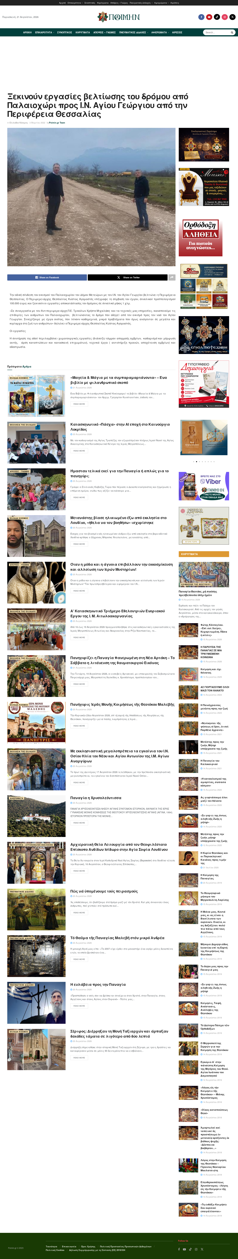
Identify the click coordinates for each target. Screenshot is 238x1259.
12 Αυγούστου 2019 (212, 1079)
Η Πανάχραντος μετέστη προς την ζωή (214, 706)
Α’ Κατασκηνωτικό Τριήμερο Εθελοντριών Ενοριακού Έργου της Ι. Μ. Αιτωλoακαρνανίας (117, 613)
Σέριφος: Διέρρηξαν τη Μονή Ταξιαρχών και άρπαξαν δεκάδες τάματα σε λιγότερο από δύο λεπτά (119, 1033)
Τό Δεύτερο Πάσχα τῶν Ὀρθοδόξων (215, 1026)
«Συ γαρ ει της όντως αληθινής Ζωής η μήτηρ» (214, 819)
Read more (79, 404)
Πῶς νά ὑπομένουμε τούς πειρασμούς (104, 891)
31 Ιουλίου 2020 (210, 867)
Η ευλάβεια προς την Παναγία (98, 984)
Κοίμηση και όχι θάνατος (211, 670)
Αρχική (62, 2)
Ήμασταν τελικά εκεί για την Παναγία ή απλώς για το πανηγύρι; (119, 473)
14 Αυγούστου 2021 (212, 768)
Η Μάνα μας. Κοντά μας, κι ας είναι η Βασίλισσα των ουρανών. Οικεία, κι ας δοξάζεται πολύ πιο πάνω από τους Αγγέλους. (213, 922)
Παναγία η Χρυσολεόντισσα (95, 797)
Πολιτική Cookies (55, 1250)
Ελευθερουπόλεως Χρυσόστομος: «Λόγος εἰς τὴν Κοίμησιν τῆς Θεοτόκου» (214, 1187)
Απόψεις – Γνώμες (119, 2)
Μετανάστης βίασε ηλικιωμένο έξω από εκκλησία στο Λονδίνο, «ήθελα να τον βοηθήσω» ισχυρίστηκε (118, 520)
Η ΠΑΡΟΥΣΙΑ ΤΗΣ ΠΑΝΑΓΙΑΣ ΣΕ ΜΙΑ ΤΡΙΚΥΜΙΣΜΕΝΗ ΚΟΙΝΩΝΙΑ (211, 652)
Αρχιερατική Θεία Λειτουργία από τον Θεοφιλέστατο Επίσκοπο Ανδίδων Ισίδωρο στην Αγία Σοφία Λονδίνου (119, 847)
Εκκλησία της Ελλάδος (23, 425)
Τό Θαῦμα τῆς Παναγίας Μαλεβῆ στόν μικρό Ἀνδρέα (117, 937)
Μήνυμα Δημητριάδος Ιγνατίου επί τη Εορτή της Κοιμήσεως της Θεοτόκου (214, 949)
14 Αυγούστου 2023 (212, 712)
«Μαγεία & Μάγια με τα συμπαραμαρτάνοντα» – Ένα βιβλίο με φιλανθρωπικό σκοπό (118, 380)
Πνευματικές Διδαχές (140, 2)
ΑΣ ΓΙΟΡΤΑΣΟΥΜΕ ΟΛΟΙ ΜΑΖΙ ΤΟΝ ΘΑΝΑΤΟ (215, 688)
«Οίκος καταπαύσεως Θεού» (214, 1111)
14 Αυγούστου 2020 (212, 826)
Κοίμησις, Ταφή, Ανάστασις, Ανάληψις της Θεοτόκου (211, 1008)
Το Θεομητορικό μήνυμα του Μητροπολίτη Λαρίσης (215, 896)
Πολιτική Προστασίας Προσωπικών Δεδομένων (125, 1246)
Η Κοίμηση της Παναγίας (210, 876)
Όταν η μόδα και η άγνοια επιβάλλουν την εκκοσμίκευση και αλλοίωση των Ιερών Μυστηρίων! (121, 567)
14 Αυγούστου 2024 (212, 694)
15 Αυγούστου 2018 (212, 1117)
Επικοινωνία (69, 1246)
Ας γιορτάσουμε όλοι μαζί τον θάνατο (214, 799)
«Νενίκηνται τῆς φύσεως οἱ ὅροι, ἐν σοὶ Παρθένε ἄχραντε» (215, 726)
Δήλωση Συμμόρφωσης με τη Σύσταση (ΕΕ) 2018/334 (97, 1250)
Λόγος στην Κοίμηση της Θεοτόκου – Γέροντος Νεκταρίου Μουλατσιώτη (213, 1165)
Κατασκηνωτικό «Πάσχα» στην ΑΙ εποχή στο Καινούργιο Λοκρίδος (120, 427)
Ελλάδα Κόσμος (19, 122)
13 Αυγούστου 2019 (212, 1032)
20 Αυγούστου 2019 (212, 882)
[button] (193, 461)
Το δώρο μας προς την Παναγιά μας (214, 967)
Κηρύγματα (102, 2)
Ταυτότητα (51, 1246)
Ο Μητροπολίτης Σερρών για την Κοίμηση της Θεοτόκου (214, 1046)
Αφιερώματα (160, 2)
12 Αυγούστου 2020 (212, 845)
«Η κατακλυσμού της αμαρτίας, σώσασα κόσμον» (213, 782)
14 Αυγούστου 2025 (212, 676)
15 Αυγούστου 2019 (212, 904)
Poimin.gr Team (57, 122)
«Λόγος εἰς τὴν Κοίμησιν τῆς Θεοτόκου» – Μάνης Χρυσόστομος (212, 1092)
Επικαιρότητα (74, 2)
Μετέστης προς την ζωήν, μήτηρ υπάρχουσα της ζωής (214, 837)
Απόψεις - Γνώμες (19, 471)
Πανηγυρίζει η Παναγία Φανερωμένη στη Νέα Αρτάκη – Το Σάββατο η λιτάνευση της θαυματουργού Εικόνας (122, 660)
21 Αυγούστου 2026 (82, 387)
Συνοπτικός (90, 2)
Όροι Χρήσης (88, 1246)
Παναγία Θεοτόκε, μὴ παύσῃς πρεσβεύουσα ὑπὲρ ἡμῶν (198, 593)
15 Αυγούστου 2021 (212, 734)
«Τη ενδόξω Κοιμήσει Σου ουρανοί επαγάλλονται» (214, 1208)
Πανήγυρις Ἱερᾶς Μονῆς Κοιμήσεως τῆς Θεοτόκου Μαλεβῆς (122, 704)
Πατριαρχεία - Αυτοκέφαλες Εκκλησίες (31, 845)
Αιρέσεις (174, 2)
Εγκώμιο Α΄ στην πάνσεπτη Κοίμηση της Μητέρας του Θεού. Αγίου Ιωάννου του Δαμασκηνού (214, 1068)
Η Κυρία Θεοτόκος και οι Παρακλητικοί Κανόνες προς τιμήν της (214, 858)
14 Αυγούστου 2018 (212, 1102)
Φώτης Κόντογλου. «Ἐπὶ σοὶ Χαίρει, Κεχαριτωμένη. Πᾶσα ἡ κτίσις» (214, 630)
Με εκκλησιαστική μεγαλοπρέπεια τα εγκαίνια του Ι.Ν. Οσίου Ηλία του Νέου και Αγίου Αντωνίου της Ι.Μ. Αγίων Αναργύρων (119, 756)
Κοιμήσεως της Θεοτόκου (196, 584)
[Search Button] (232, 32)
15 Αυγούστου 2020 (212, 789)
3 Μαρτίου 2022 (37, 122)
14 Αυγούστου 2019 (212, 958)
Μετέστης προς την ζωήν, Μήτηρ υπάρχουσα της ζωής (214, 745)
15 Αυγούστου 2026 (190, 599)
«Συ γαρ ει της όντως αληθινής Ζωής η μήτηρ (214, 988)
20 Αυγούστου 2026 (82, 434)
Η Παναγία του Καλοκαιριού (210, 762)
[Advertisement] (119, 61)
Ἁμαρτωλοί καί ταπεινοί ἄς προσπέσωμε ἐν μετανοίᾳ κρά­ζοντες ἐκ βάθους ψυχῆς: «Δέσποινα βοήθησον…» (215, 1138)
